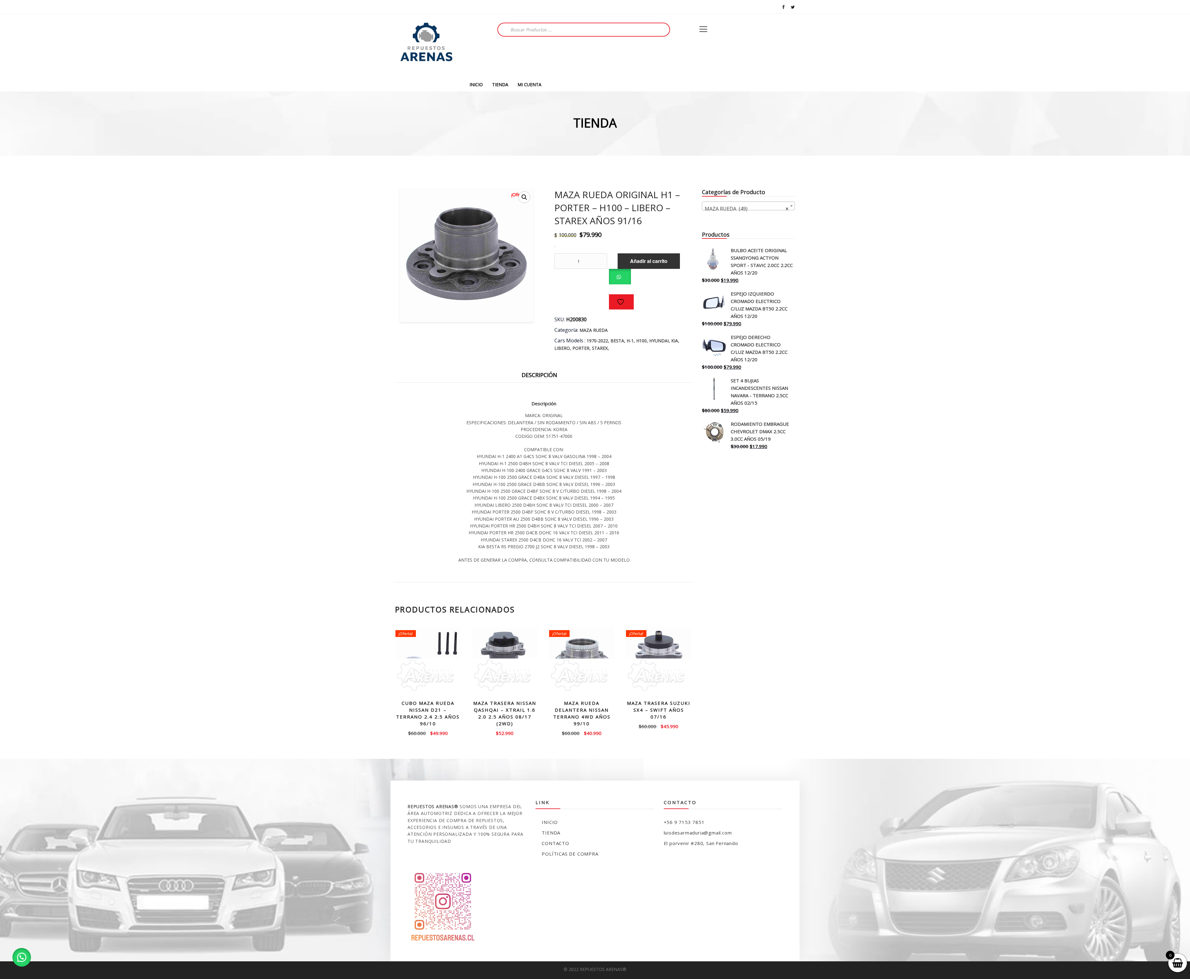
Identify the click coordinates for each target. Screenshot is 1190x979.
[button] (524, 197)
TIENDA (500, 84)
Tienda (551, 833)
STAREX (600, 348)
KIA (674, 341)
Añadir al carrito (649, 261)
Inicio (550, 822)
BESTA (617, 341)
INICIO (476, 84)
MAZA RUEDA (594, 330)
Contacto (555, 843)
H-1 (630, 341)
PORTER (580, 348)
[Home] (426, 46)
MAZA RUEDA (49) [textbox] (746, 208)
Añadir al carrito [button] (428, 732)
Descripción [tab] (539, 375)
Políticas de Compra (570, 854)
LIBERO (562, 348)
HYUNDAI (659, 341)
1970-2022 (597, 341)
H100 (641, 341)
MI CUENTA (529, 84)
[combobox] (748, 206)
